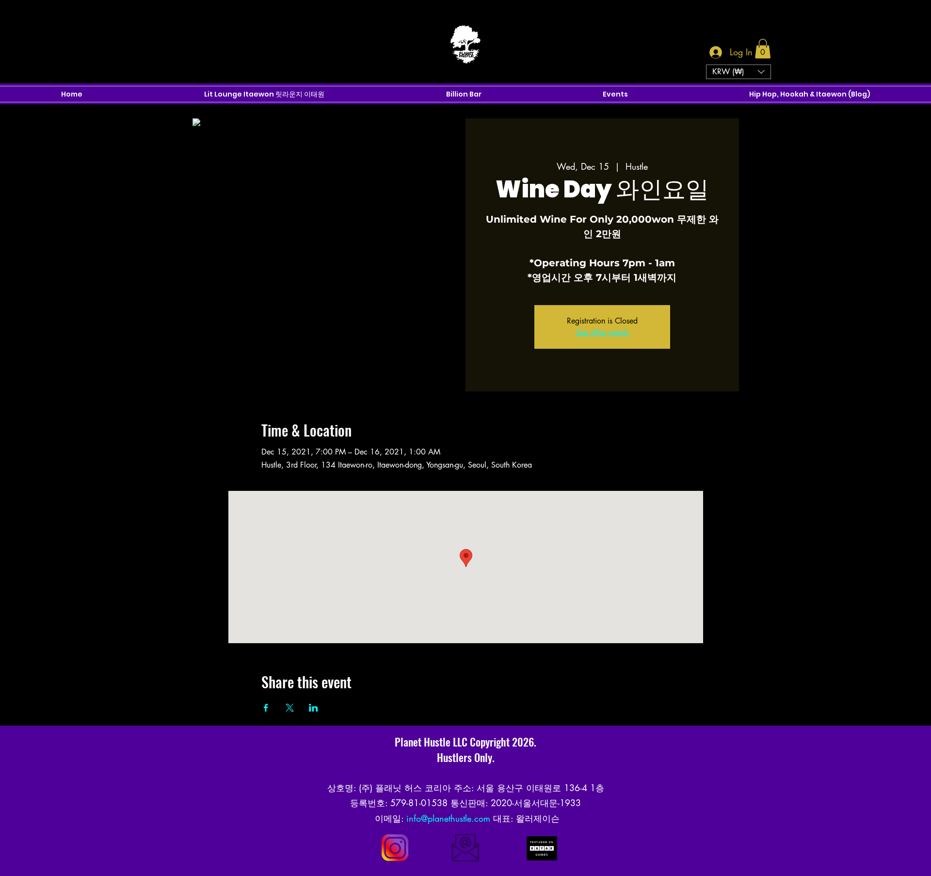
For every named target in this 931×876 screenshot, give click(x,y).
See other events (602, 332)
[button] (762, 49)
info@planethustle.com (448, 818)
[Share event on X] (289, 708)
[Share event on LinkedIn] (313, 708)
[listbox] (738, 72)
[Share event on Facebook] (266, 708)
